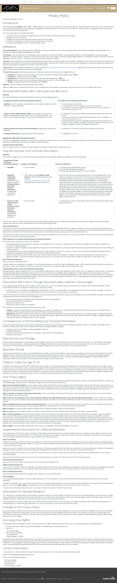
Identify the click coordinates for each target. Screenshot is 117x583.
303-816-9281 (101, 8)
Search (31, 2)
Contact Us (90, 2)
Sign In (113, 8)
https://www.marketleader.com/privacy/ (36, 180)
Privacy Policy (29, 579)
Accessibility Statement (51, 579)
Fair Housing (37, 579)
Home (24, 2)
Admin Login (67, 579)
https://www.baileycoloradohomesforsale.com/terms (61, 67)
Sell (38, 2)
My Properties (71, 2)
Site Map (60, 579)
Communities (47, 2)
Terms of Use (20, 579)
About (81, 2)
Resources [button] (59, 2)
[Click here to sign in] (108, 8)
